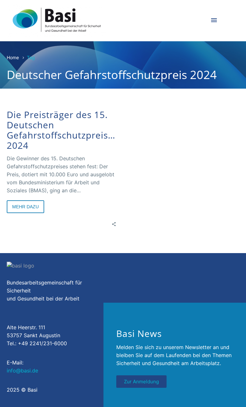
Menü (214, 20)
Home (13, 57)
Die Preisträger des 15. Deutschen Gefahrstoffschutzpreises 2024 (62, 129)
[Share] (113, 224)
